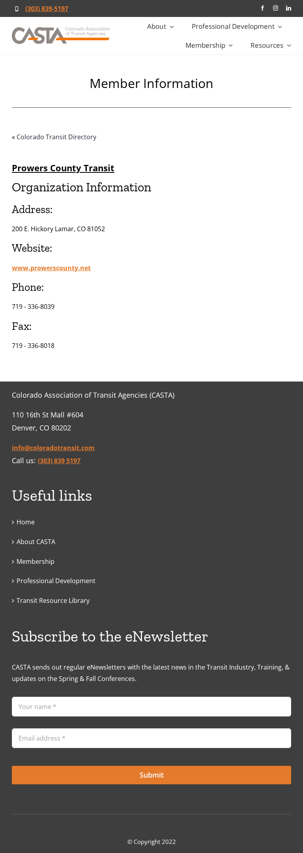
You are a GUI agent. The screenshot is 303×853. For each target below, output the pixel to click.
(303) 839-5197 (46, 8)
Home (26, 522)
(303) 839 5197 (59, 460)
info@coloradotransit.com (53, 447)
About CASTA (36, 541)
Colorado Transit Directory (56, 137)
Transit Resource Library (53, 600)
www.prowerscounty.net (51, 268)
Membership (35, 561)
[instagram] (275, 8)
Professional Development (56, 580)
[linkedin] (288, 8)
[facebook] (262, 8)
